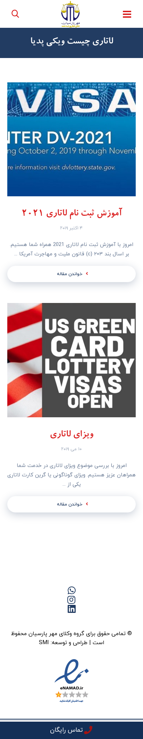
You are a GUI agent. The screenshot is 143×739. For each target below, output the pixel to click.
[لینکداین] (71, 621)
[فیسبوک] (85, 621)
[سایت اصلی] (99, 621)
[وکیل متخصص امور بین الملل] (70, 14)
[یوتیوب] (58, 621)
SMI (44, 643)
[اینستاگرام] (44, 621)
